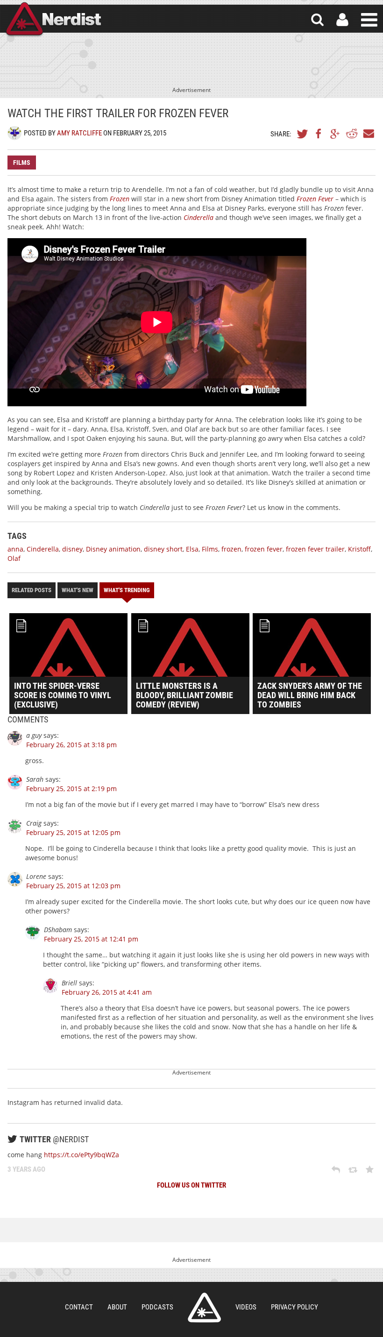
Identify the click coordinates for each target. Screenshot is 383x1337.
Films (21, 162)
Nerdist (53, 20)
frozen (231, 549)
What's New (77, 590)
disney (72, 549)
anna (15, 549)
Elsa (192, 549)
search (317, 20)
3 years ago (26, 1169)
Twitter (303, 133)
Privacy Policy (294, 1307)
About (117, 1307)
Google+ (335, 133)
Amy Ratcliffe (79, 133)
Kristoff (359, 549)
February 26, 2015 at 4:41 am (107, 992)
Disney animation (113, 549)
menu (369, 20)
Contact (79, 1307)
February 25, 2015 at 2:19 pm (71, 788)
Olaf (14, 558)
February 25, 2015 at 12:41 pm (91, 938)
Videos (245, 1307)
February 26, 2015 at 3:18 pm (71, 744)
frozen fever (264, 549)
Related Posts (31, 590)
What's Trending (127, 590)
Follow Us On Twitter (191, 1185)
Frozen (119, 198)
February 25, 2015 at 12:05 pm (73, 832)
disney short (163, 549)
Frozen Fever (315, 198)
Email (368, 133)
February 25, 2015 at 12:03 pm (73, 885)
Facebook (319, 133)
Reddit (352, 133)
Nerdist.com (204, 1308)
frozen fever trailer (315, 549)
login (342, 20)
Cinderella (198, 217)
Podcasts (157, 1307)
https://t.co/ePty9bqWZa (81, 1154)
